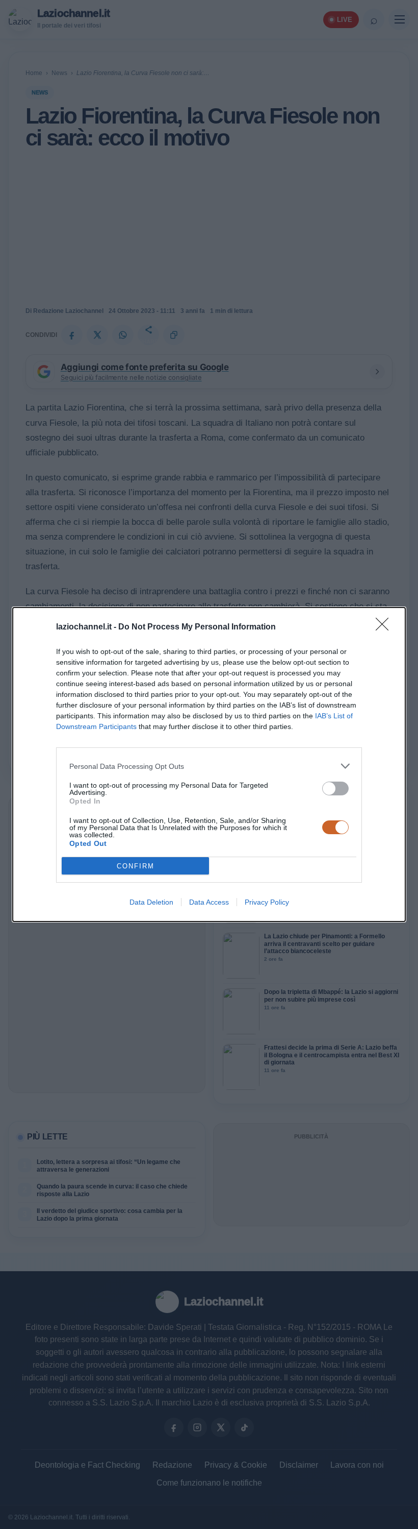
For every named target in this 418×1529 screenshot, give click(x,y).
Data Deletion (151, 902)
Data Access (209, 902)
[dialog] (209, 764)
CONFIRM (135, 866)
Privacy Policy (267, 902)
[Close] (385, 627)
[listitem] (209, 766)
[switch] (335, 788)
